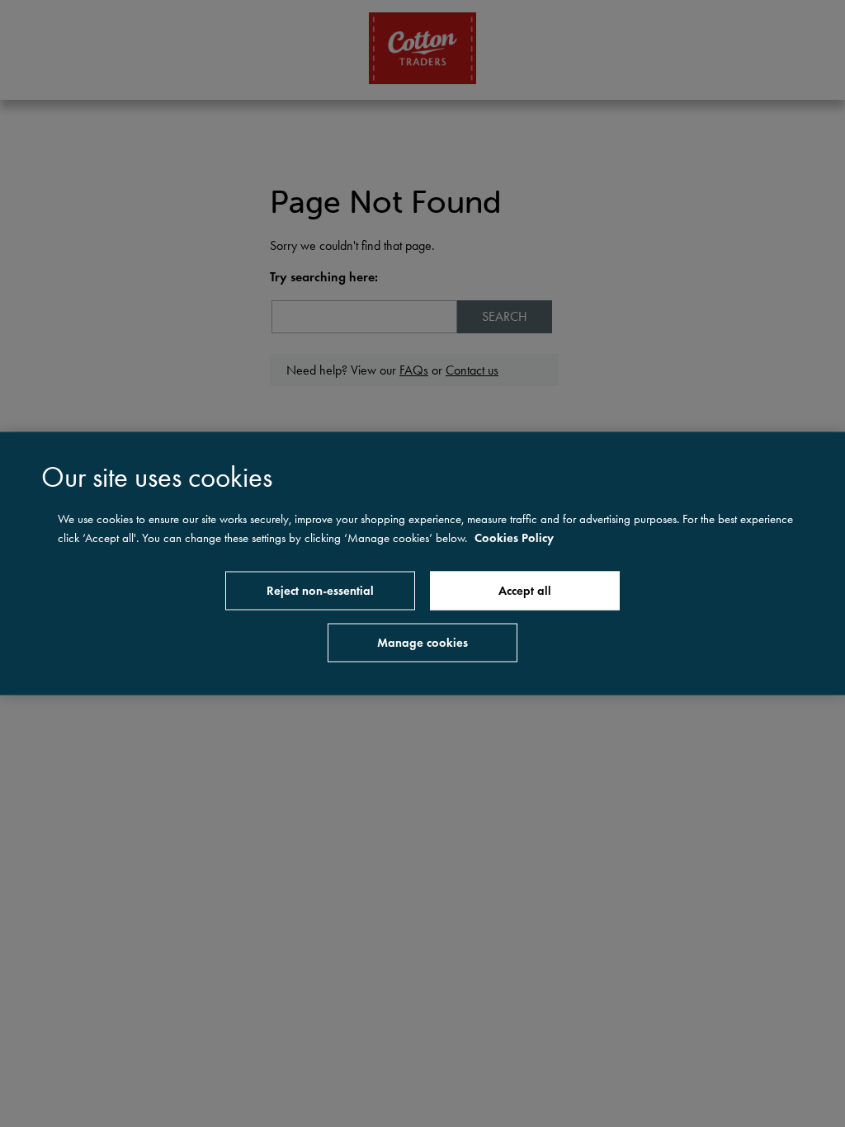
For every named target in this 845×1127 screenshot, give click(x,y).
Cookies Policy (514, 537)
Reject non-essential (320, 590)
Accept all (524, 590)
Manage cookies (422, 642)
